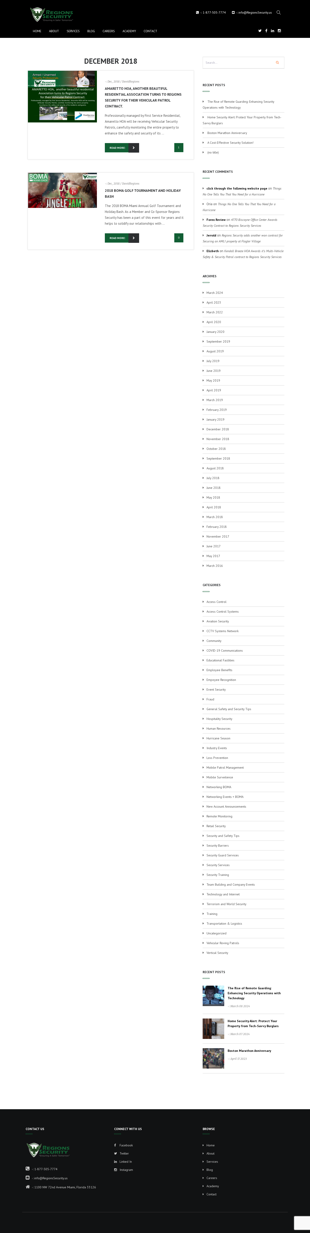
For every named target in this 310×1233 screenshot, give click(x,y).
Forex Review (216, 220)
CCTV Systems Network (223, 631)
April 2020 (214, 322)
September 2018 (218, 458)
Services (73, 31)
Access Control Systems (223, 611)
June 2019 (214, 371)
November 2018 (218, 439)
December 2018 (218, 429)
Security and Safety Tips (223, 836)
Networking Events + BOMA (225, 797)
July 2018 (213, 478)
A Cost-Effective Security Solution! (230, 143)
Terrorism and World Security (226, 904)
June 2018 (214, 488)
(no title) (213, 152)
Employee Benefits (219, 670)
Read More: (117, 147)
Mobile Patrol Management (225, 767)
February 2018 (217, 527)
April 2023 (214, 302)
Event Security (216, 689)
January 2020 (215, 332)
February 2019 (217, 410)
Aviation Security (218, 621)
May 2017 (213, 556)
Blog (91, 31)
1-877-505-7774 (214, 12)
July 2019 (213, 361)
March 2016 (215, 566)
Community (214, 641)
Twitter (124, 1153)
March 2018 (215, 517)
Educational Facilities (220, 660)
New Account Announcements (226, 806)
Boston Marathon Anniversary (227, 133)
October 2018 (216, 449)
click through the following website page (237, 188)
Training (212, 914)
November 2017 (218, 536)
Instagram (126, 1170)
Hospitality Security (219, 719)
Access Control (216, 602)
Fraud (210, 699)
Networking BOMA (219, 787)
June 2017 (214, 546)
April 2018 (214, 507)
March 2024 (215, 293)
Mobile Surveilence (220, 777)
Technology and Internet (223, 894)
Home (37, 31)
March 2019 (215, 400)
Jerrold (211, 235)
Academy (129, 31)
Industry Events (217, 748)
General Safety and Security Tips (229, 709)
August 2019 (215, 351)
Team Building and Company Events (231, 884)
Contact (150, 31)
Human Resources (219, 728)
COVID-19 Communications (225, 650)
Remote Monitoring (219, 816)
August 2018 (215, 468)
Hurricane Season (218, 738)
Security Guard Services (223, 855)
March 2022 (215, 312)
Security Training (218, 875)
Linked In (125, 1162)
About (54, 31)
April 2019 (214, 390)
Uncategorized (216, 933)
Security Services (218, 865)
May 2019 (213, 380)
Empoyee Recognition (221, 680)
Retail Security (216, 826)
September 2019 (218, 341)
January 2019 (215, 419)
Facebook (126, 1145)
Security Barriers (218, 845)
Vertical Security (217, 953)
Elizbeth (213, 251)
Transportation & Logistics (224, 923)
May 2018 (213, 497)
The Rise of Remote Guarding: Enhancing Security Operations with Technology (254, 993)
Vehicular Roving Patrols (223, 943)
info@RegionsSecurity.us (255, 12)
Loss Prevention (217, 758)
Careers (109, 31)
